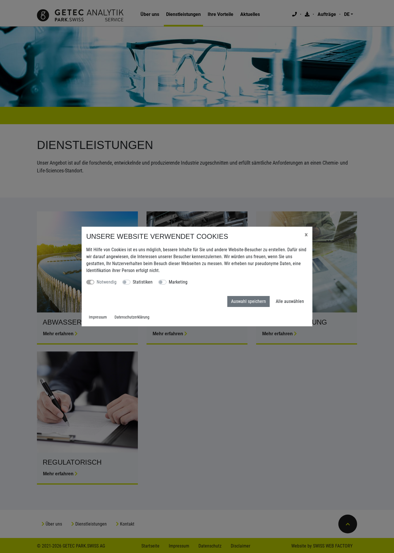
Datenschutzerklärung (132, 317)
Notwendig (107, 282)
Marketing (178, 282)
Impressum (98, 317)
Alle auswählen (290, 301)
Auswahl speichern (248, 301)
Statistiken (143, 282)
